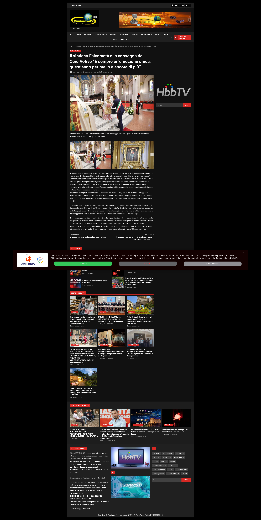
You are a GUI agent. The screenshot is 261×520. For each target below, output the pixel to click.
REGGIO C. (113, 35)
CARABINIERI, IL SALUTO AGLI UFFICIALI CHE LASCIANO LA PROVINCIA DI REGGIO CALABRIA (111, 305)
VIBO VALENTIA (168, 424)
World (184, 474)
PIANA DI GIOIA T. (101, 35)
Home (72, 35)
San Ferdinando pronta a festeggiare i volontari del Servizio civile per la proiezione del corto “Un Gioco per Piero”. (140, 338)
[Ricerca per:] (169, 105)
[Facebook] (172, 5)
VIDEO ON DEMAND (182, 37)
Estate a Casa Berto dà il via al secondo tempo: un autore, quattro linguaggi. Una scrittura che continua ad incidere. (83, 377)
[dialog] (130, 260)
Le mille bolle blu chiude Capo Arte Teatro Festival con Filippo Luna (176, 418)
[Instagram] (189, 5)
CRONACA (135, 35)
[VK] (186, 5)
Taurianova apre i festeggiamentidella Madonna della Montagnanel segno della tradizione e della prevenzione (111, 338)
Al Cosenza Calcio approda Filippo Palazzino (75, 282)
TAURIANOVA (124, 35)
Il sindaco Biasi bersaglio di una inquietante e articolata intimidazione (135, 237)
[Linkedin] (182, 5)
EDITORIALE (124, 40)
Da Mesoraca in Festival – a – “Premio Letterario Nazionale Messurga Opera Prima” (146, 418)
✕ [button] (243, 252)
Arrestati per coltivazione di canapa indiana (88, 235)
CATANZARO (75, 344)
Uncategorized (158, 474)
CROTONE (167, 457)
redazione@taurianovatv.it (80, 461)
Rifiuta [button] (149, 263)
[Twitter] (179, 5)
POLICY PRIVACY (146, 35)
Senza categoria (138, 424)
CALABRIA (87, 35)
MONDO (158, 35)
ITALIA (166, 35)
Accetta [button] (83, 263)
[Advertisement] (173, 64)
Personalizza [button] (213, 263)
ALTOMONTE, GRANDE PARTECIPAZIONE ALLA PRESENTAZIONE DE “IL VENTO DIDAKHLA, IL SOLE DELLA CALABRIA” (84, 418)
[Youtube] (176, 5)
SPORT (115, 40)
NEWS (79, 35)
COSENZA (74, 424)
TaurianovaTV (77, 72)
